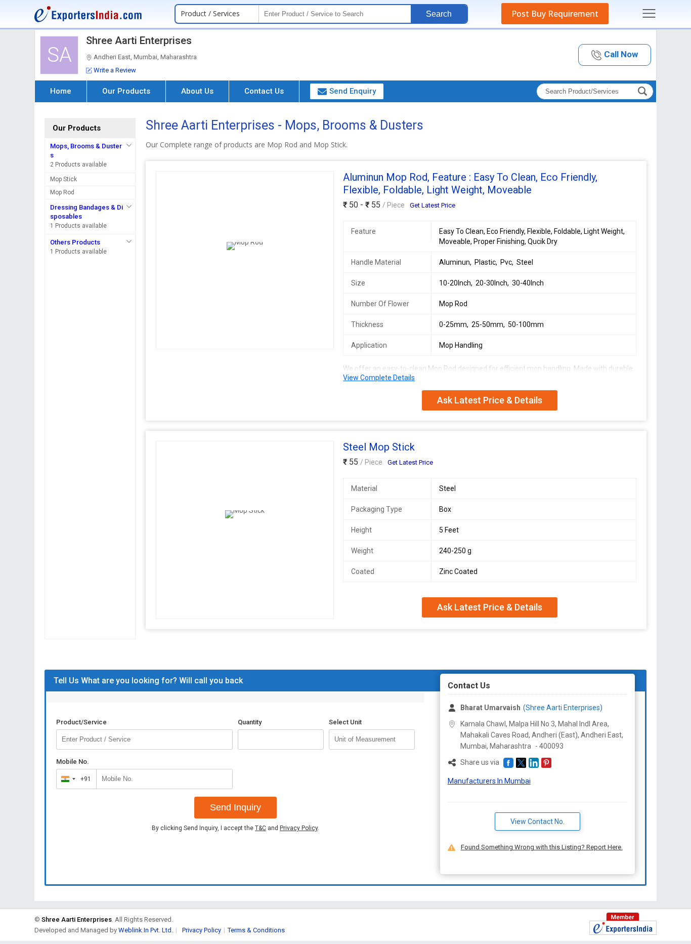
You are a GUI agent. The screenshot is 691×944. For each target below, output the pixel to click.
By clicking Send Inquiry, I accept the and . (235, 828)
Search (439, 14)
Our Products (126, 91)
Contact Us (264, 91)
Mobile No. (72, 761)
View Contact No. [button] (537, 821)
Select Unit (345, 722)
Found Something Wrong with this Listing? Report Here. (542, 847)
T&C (260, 828)
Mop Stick (63, 179)
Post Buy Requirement (554, 13)
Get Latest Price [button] (432, 205)
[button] (615, 55)
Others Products (75, 242)
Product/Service (81, 722)
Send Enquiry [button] (352, 91)
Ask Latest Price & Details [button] (489, 400)
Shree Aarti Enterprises (139, 40)
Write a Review (115, 70)
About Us (197, 91)
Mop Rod (62, 192)
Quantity (250, 722)
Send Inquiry (235, 807)
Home (60, 91)
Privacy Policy (299, 828)
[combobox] (74, 779)
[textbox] (372, 739)
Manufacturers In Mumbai (489, 781)
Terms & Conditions (256, 930)
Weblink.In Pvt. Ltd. (145, 930)
